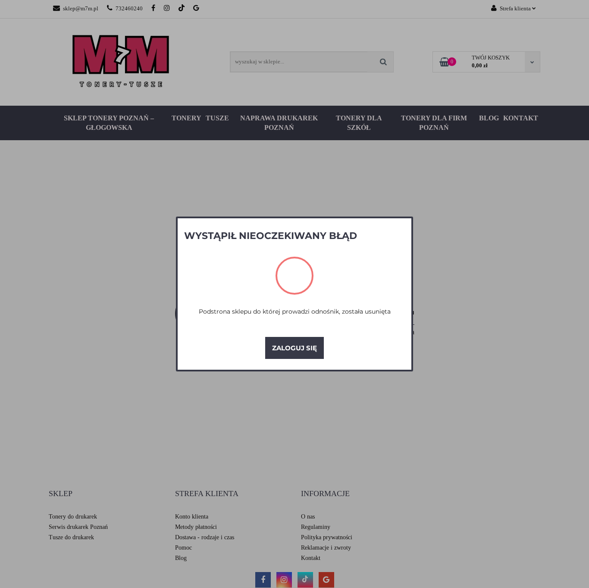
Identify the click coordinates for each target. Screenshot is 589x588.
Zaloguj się (294, 348)
